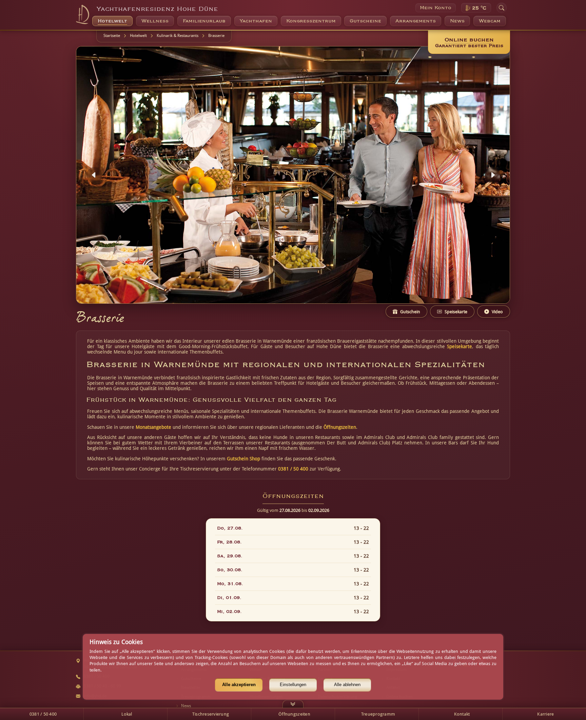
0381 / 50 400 (293, 469)
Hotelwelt (138, 35)
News (457, 21)
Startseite (111, 35)
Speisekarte (459, 346)
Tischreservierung (210, 714)
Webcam (490, 21)
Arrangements (415, 21)
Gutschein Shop (243, 458)
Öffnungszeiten (340, 427)
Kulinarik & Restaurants (177, 35)
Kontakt (462, 714)
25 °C (479, 8)
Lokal (126, 714)
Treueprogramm (378, 714)
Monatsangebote (153, 427)
